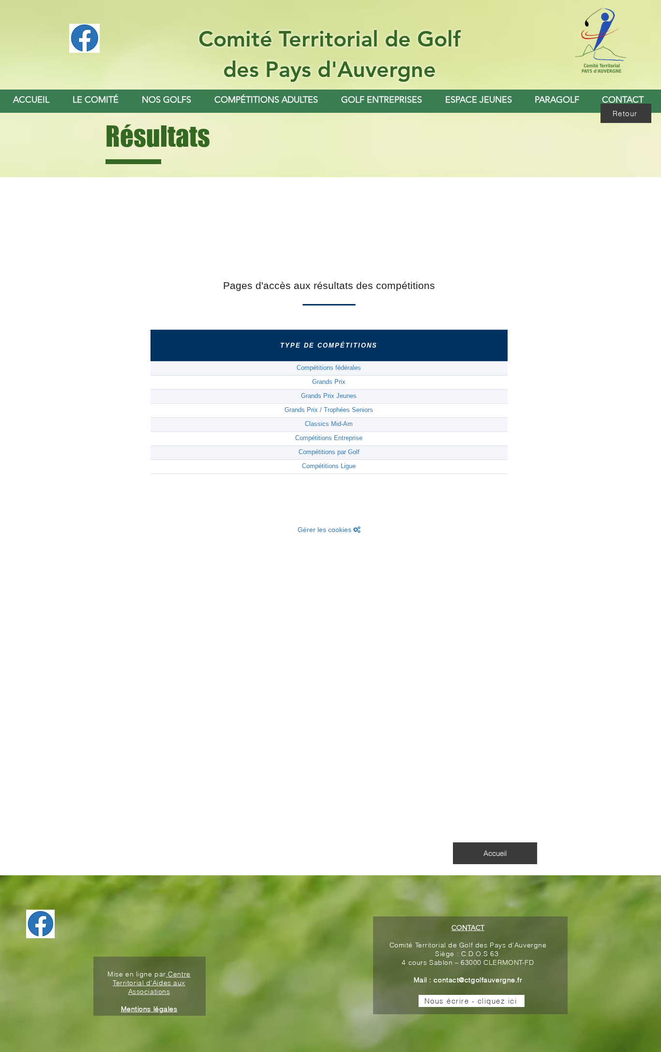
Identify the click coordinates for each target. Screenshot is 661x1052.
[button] (166, 100)
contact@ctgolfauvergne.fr (478, 980)
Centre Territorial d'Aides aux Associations (152, 983)
